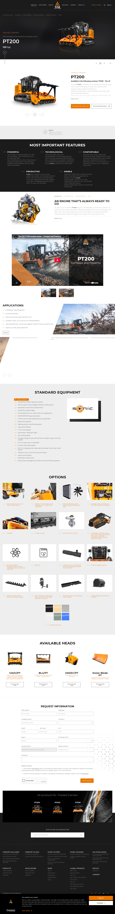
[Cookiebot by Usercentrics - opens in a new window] (11, 910)
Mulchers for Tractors (10, 854)
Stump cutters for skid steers (57, 856)
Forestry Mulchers (11, 852)
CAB (89, 196)
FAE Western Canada (76, 886)
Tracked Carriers (39, 15)
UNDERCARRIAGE (80, 196)
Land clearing (27, 15)
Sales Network (75, 873)
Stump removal (12, 314)
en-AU (109, 5)
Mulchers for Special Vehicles (10, 861)
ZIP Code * (43, 728)
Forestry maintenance (15, 310)
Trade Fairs (51, 873)
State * (23, 728)
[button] (27, 114)
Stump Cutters (54, 852)
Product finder (96, 5)
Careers (96, 874)
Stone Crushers (77, 852)
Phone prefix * (26, 746)
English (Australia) (12, 893)
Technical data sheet (15, 684)
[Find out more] (5, 52)
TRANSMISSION (68, 196)
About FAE (73, 870)
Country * (61, 719)
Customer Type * (63, 737)
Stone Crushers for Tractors (79, 854)
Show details (26, 910)
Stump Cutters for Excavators (54, 859)
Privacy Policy (26, 766)
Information (35, 768)
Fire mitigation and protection (18, 317)
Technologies (52, 877)
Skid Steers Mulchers (9, 856)
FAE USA (72, 882)
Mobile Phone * (63, 746)
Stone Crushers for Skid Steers (78, 857)
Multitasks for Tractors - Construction (101, 858)
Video (49, 879)
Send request (87, 780)
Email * (23, 737)
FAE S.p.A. (73, 875)
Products (18, 15)
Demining (6, 875)
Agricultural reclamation (17, 328)
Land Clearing (30, 870)
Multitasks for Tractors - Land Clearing (101, 855)
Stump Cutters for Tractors (57, 854)
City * (59, 728)
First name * (25, 710)
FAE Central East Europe (78, 877)
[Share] (110, 63)
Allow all (100, 898)
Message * (24, 755)
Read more (74, 99)
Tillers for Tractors (32, 854)
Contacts (96, 870)
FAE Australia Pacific (8, 15)
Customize (100, 903)
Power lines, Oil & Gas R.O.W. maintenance (23, 321)
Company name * (26, 719)
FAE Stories (51, 875)
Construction (7, 873)
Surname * (61, 710)
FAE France (73, 879)
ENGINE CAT (58, 196)
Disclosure (85, 773)
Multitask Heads (99, 852)
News (50, 868)
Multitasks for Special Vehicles (100, 862)
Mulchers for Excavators (11, 858)
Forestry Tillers (32, 852)
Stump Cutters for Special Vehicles (56, 863)
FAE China (73, 888)
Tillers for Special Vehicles (34, 856)
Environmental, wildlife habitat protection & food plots (29, 324)
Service (96, 868)
